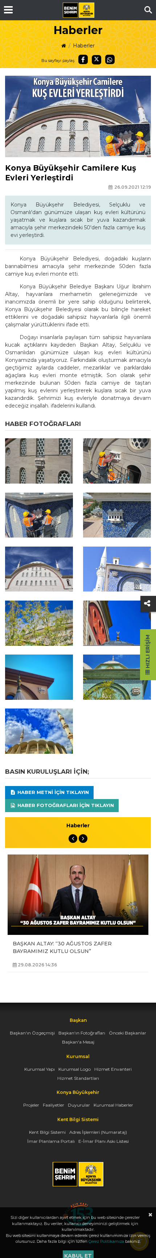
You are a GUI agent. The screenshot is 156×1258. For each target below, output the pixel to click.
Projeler (31, 1105)
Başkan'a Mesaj (78, 1042)
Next (83, 838)
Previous (73, 838)
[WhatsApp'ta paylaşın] (110, 59)
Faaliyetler (53, 1105)
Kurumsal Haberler (113, 1105)
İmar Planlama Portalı (51, 1141)
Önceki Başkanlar (127, 1033)
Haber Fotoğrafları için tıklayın (65, 805)
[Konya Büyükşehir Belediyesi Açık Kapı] (78, 1206)
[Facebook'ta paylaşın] (83, 59)
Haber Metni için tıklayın (52, 792)
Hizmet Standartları (78, 1078)
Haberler (84, 45)
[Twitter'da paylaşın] (96, 59)
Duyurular (79, 1105)
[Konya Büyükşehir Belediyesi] (78, 10)
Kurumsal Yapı (39, 1069)
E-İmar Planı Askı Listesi (103, 1141)
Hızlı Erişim (147, 652)
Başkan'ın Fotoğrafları (81, 1033)
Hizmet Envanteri (113, 1069)
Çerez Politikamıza (106, 1241)
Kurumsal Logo (74, 1069)
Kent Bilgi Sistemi (47, 1132)
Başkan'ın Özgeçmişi (32, 1033)
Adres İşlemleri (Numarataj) (98, 1132)
